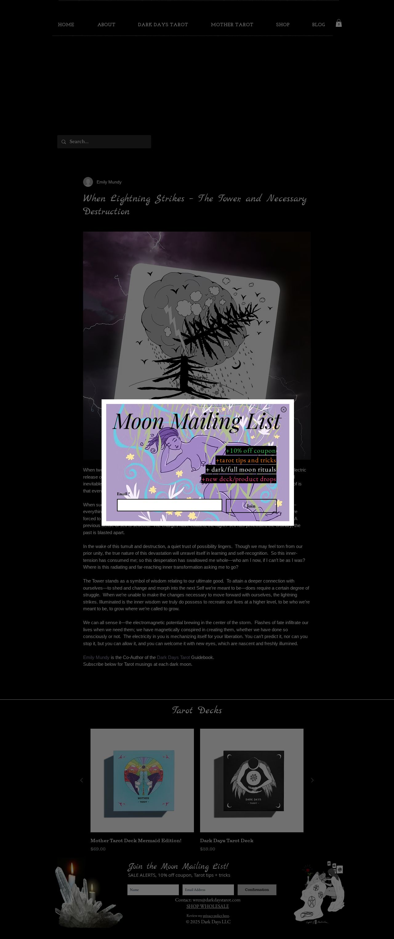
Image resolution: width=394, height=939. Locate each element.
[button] (284, 409)
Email (123, 493)
